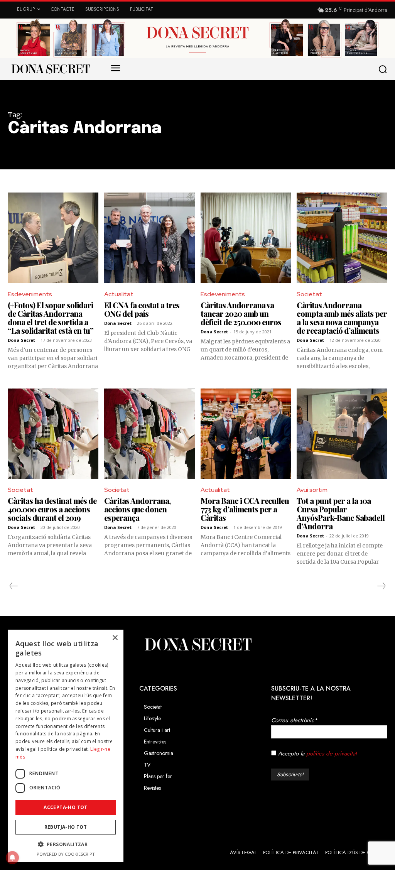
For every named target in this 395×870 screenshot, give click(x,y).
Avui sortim (312, 490)
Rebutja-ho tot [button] (65, 827)
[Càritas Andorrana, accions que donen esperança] (149, 434)
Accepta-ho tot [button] (66, 807)
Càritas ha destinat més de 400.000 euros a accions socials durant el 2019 (52, 509)
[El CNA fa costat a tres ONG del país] (149, 238)
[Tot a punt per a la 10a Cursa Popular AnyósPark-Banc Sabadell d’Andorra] (342, 434)
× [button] (115, 638)
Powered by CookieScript (66, 854)
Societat (309, 294)
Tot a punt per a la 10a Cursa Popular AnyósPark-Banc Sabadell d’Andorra (341, 513)
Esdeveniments (30, 294)
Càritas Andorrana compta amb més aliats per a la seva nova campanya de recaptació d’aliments (342, 318)
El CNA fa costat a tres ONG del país (141, 309)
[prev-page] (14, 586)
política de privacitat (331, 753)
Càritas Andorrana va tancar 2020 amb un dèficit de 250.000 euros (241, 313)
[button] (384, 69)
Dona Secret (21, 340)
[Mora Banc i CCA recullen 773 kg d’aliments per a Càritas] (246, 434)
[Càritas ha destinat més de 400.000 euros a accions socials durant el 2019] (53, 434)
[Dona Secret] (197, 644)
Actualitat (118, 294)
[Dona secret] (50, 68)
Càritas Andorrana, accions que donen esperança (137, 509)
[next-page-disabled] (381, 586)
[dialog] (65, 746)
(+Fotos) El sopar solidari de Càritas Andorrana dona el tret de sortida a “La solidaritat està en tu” (50, 318)
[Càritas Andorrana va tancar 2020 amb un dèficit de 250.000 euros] (246, 238)
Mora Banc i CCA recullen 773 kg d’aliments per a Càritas (245, 509)
